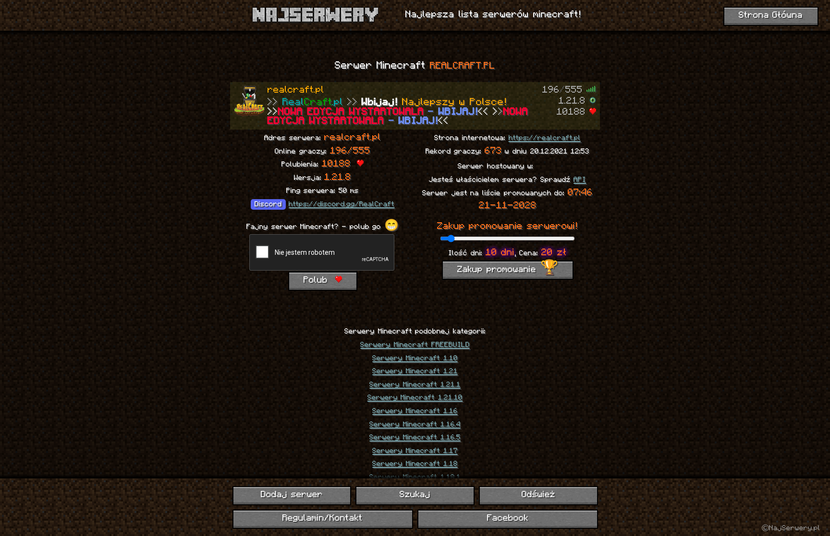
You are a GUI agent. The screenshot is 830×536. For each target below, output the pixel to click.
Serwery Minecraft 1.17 (414, 451)
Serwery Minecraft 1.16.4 (414, 424)
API (580, 180)
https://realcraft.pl (545, 138)
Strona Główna (771, 16)
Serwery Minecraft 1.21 (414, 371)
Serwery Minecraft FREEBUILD (414, 345)
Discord (268, 204)
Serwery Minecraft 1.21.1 (414, 384)
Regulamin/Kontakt (322, 518)
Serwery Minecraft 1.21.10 (415, 397)
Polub (318, 280)
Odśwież (538, 495)
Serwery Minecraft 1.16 (414, 411)
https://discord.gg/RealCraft (341, 204)
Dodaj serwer (292, 495)
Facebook (507, 518)
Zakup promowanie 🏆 (507, 270)
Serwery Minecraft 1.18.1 (414, 477)
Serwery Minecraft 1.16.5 (414, 437)
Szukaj (415, 495)
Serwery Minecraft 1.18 (414, 464)
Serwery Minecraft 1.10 (414, 358)
